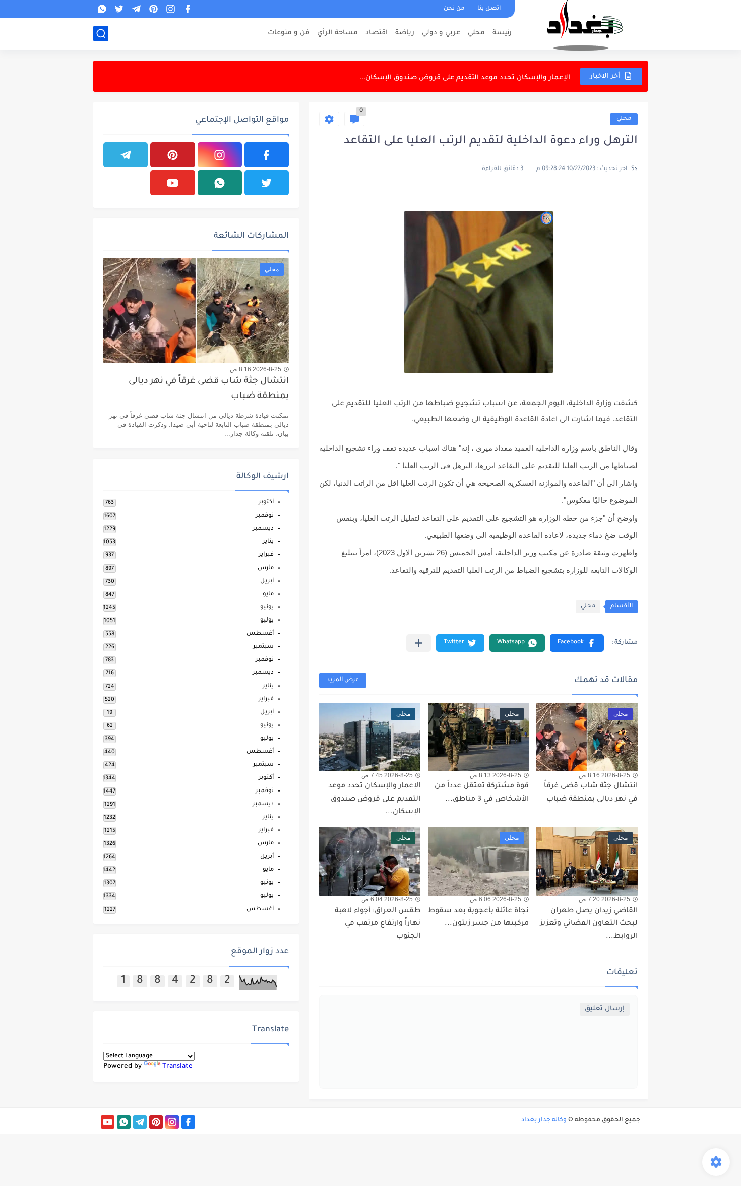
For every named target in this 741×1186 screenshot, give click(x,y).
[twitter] (119, 9)
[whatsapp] (102, 9)
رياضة (404, 33)
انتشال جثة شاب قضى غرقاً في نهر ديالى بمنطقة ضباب (209, 389)
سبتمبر (263, 647)
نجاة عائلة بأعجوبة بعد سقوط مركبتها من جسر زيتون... (478, 917)
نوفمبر (265, 516)
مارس (266, 568)
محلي (476, 33)
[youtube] (172, 182)
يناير (268, 542)
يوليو (267, 620)
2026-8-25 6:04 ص (387, 899)
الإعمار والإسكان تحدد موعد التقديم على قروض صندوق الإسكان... (464, 76)
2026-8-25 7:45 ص (387, 775)
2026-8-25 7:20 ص (604, 899)
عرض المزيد (343, 680)
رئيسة (502, 33)
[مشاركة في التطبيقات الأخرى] (418, 643)
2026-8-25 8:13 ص (495, 775)
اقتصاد (376, 33)
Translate (177, 1066)
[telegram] (136, 9)
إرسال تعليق (605, 1009)
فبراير (266, 555)
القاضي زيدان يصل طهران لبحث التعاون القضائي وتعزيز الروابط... (589, 924)
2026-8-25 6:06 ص (495, 899)
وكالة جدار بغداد (544, 1120)
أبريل (267, 581)
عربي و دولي (441, 33)
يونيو (267, 607)
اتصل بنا (489, 9)
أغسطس (260, 634)
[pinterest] (153, 9)
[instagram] (170, 9)
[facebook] (187, 9)
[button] (577, 643)
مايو (268, 594)
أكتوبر (266, 502)
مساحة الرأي (337, 33)
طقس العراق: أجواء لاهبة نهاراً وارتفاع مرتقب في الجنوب (377, 924)
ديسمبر (263, 529)
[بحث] (100, 33)
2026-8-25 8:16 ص (604, 775)
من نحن (454, 9)
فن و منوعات (289, 33)
